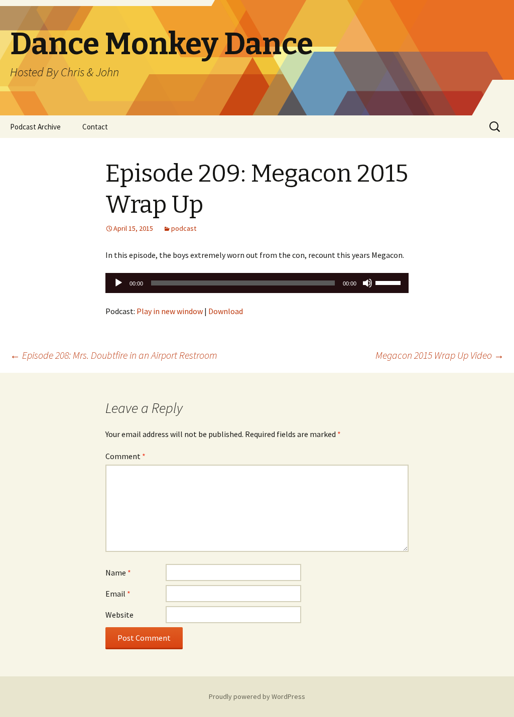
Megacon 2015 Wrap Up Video (439, 355)
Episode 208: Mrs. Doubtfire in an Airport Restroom (113, 355)
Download (225, 311)
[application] (257, 283)
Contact (95, 126)
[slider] (389, 282)
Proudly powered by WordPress (257, 696)
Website (119, 615)
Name (118, 572)
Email (118, 594)
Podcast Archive (35, 126)
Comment (125, 456)
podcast (183, 228)
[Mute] (367, 283)
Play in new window (170, 311)
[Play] (118, 283)
